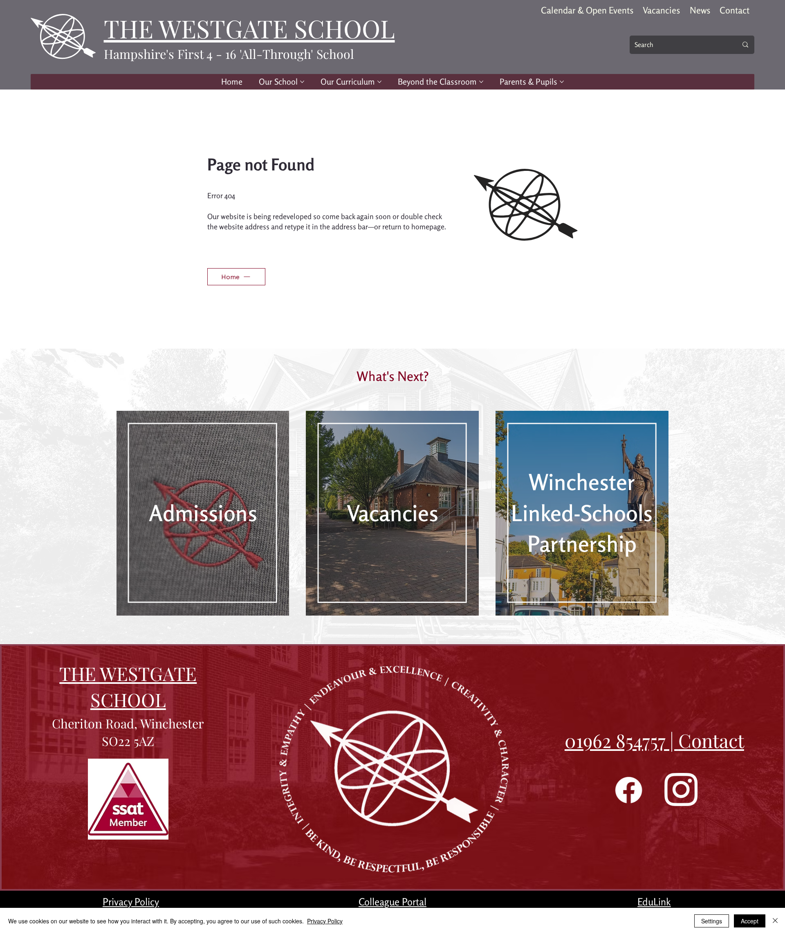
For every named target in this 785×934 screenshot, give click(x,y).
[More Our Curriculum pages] (379, 82)
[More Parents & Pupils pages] (562, 82)
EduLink (654, 902)
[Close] (775, 920)
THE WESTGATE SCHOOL (249, 28)
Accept (749, 921)
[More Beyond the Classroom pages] (481, 82)
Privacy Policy (131, 902)
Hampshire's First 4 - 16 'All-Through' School (229, 53)
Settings (711, 921)
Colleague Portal (392, 902)
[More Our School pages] (302, 82)
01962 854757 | (621, 740)
